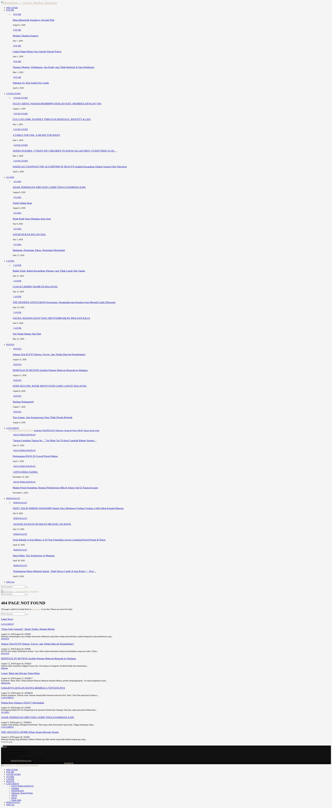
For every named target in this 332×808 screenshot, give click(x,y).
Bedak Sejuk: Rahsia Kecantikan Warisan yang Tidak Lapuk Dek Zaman (49, 270)
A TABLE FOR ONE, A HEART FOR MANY (36, 135)
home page (36, 609)
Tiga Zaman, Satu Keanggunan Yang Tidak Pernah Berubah (42, 417)
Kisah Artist (16, 800)
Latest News (7, 619)
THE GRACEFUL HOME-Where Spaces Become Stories (30, 732)
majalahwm (68, 763)
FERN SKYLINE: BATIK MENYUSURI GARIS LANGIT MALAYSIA (50, 386)
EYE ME (10, 10)
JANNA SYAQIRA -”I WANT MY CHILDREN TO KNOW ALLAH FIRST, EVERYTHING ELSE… (65, 150)
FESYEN (10, 344)
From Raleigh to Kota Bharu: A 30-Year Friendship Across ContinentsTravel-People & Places (59, 539)
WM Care (10, 582)
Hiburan (4, 668)
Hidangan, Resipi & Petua (22, 793)
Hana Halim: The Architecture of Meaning (34, 555)
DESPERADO (17, 791)
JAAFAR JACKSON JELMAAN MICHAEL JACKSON (42, 524)
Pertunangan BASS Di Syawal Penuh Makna (35, 456)
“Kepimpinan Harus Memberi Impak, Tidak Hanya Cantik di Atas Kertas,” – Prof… (54, 571)
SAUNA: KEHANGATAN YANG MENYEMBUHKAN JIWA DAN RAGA (51, 318)
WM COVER (12, 8)
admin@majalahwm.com (21, 761)
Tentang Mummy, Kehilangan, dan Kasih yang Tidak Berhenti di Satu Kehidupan (53, 67)
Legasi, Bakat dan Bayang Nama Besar (20, 673)
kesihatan (15, 788)
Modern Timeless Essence (25, 35)
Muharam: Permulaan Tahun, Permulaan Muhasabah (39, 250)
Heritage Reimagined (23, 401)
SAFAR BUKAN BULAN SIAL (29, 234)
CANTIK (10, 261)
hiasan (14, 798)
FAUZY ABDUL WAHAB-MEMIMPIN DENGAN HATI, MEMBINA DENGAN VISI (57, 103)
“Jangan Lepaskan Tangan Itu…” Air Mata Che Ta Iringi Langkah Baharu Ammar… (55, 440)
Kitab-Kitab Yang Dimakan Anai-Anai (32, 218)
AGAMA (10, 177)
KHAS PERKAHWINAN (24, 435)
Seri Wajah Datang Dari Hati (27, 333)
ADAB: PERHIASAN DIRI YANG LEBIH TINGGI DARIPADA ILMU (49, 187)
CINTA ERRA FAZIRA (25, 472)
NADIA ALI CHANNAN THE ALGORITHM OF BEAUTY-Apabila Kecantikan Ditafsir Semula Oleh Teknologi (70, 166)
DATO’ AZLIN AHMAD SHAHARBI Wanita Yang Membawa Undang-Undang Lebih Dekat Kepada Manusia (68, 508)
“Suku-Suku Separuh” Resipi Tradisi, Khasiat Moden (28, 629)
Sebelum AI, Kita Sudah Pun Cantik (31, 83)
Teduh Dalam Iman (22, 203)
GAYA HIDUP (12, 428)
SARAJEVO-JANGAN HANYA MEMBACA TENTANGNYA (33, 688)
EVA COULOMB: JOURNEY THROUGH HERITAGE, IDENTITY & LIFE (52, 119)
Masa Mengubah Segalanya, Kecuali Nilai (33, 20)
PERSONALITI (13, 498)
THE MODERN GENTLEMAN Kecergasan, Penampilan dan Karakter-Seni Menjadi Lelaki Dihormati (64, 302)
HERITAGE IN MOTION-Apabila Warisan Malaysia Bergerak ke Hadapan (50, 370)
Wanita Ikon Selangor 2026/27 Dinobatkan (22, 702)
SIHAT (14, 795)
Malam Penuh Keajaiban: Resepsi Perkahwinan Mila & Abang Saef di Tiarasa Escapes (55, 487)
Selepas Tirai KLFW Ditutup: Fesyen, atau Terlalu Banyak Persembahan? (49, 354)
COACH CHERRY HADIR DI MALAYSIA (35, 286)
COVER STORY (13, 94)
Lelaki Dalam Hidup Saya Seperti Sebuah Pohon (37, 51)
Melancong (5, 683)
